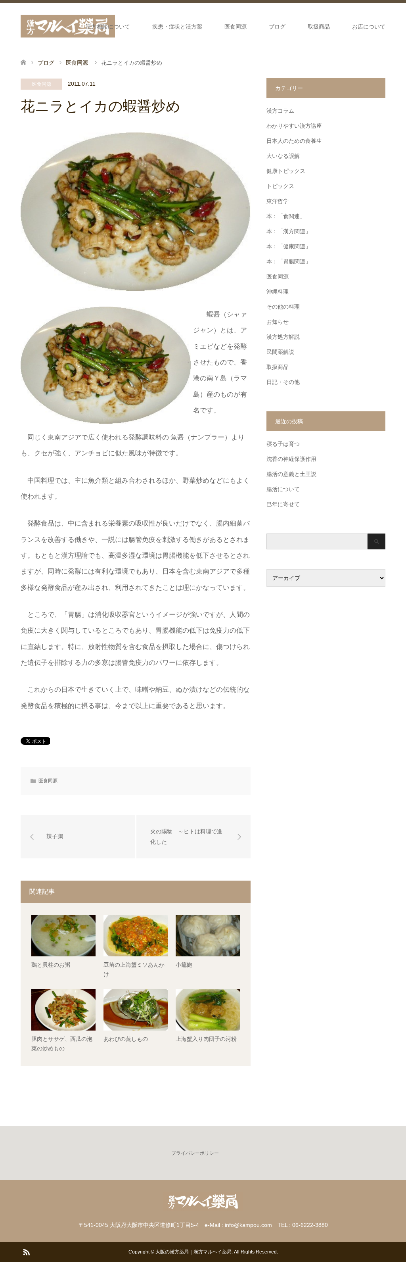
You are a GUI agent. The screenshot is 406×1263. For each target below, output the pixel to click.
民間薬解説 (280, 352)
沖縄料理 (277, 291)
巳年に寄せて (283, 504)
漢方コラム (280, 110)
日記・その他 (283, 382)
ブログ (277, 26)
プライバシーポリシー (195, 1153)
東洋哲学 (277, 201)
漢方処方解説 (283, 337)
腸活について (283, 489)
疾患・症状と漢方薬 (177, 26)
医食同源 (235, 26)
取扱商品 (319, 26)
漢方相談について (108, 26)
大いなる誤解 (283, 156)
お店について (368, 26)
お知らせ (277, 322)
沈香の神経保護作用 (291, 459)
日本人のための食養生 (294, 141)
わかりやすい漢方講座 (294, 126)
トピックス (280, 186)
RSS (26, 1251)
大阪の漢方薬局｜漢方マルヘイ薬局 (193, 1252)
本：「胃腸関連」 (288, 261)
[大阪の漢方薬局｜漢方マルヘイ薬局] (68, 26)
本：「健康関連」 (288, 246)
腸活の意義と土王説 (291, 474)
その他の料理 (283, 306)
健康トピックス (285, 171)
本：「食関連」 (285, 216)
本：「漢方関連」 (288, 231)
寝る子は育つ (283, 444)
